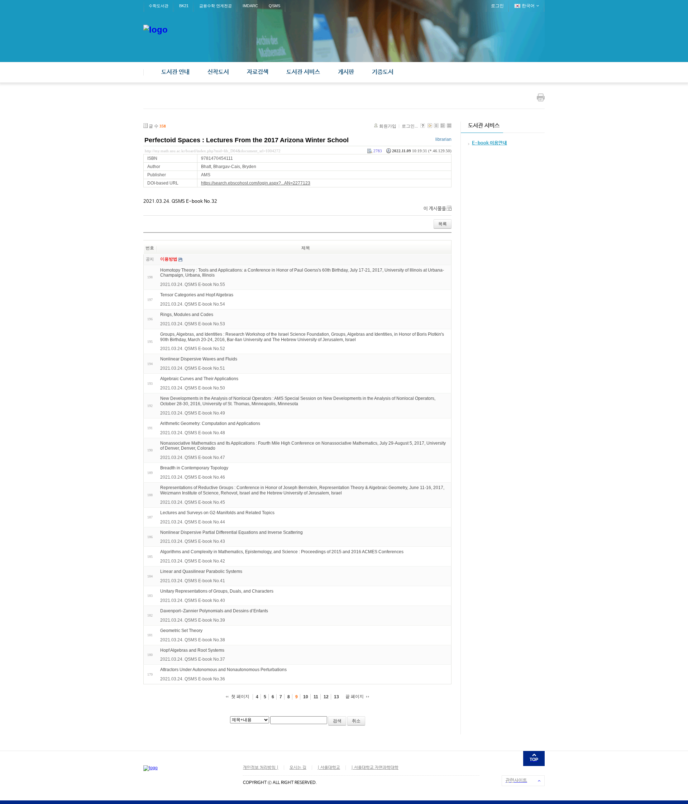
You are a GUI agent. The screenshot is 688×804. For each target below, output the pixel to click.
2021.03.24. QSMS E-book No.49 (192, 413)
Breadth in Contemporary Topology (194, 467)
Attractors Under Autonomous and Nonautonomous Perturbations (223, 669)
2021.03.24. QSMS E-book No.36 (192, 678)
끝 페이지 (354, 696)
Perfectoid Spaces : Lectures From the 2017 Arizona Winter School (246, 140)
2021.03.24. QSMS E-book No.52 (192, 348)
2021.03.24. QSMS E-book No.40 (192, 600)
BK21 (183, 6)
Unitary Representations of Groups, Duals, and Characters (216, 591)
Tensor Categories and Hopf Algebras (196, 294)
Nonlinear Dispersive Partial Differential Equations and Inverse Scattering (231, 532)
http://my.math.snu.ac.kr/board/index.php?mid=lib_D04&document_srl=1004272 (213, 151)
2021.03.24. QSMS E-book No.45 (192, 502)
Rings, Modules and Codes (186, 314)
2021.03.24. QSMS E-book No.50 (192, 388)
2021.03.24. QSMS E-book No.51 (192, 368)
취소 (356, 720)
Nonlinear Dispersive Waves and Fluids (198, 359)
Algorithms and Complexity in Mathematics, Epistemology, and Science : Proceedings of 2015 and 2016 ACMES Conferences (281, 551)
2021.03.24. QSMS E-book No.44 (192, 522)
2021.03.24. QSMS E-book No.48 (192, 432)
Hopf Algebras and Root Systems (192, 649)
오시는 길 (298, 767)
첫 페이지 (240, 696)
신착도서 (218, 72)
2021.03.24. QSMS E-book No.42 (192, 561)
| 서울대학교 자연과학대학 (374, 767)
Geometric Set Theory (181, 630)
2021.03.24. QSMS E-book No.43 (192, 541)
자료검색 (257, 72)
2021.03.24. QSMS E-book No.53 (192, 323)
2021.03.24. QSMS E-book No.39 (192, 620)
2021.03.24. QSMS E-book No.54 (192, 304)
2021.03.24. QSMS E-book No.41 (192, 580)
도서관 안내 (175, 72)
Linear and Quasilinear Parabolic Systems (201, 571)
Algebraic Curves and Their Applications (199, 378)
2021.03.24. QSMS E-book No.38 (192, 639)
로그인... (410, 126)
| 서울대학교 (328, 767)
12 (326, 696)
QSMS (274, 6)
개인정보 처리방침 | (260, 767)
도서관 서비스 (303, 72)
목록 (442, 223)
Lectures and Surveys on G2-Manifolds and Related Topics (217, 512)
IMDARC (250, 6)
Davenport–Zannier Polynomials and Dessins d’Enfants (214, 610)
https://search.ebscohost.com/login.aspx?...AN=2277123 (255, 183)
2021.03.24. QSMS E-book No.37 (192, 659)
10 (305, 696)
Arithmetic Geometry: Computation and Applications (210, 423)
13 (336, 696)
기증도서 (382, 72)
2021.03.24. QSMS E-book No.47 (192, 457)
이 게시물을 (435, 208)
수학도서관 (158, 6)
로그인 (497, 5)
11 (316, 696)
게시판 (346, 72)
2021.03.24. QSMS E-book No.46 (192, 477)
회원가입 (387, 126)
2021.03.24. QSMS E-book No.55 (192, 284)
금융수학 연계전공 (215, 6)
